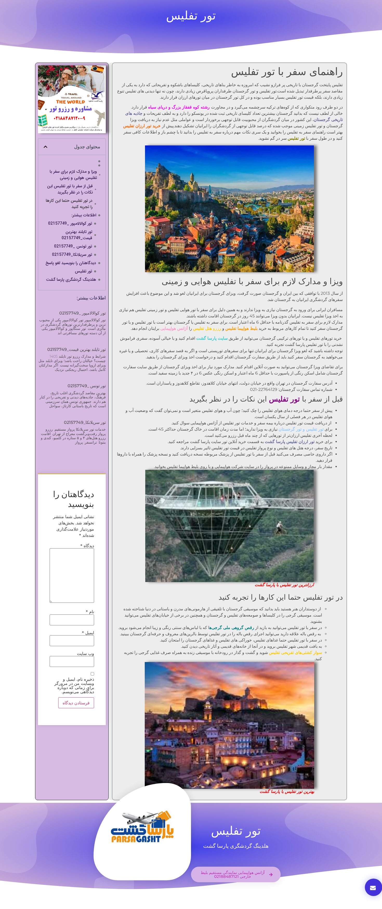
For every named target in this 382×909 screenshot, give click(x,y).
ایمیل (88, 633)
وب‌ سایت (85, 653)
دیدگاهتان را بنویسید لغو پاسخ (70, 263)
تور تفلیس (83, 271)
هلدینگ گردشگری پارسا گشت (71, 280)
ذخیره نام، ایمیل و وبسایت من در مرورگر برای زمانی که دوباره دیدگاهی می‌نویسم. (74, 685)
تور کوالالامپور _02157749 (70, 223)
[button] (45, 147)
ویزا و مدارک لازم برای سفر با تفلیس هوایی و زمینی (73, 175)
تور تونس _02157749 (73, 246)
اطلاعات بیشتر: (83, 215)
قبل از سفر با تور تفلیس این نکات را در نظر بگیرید (70, 189)
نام (90, 612)
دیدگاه (87, 546)
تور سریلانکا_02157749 (72, 255)
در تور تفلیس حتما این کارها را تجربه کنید (69, 204)
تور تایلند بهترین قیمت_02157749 (77, 235)
